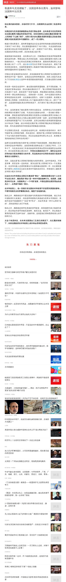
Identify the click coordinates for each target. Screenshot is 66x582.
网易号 (12, 2)
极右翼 (29, 64)
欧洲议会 (17, 79)
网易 (6, 2)
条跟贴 (33, 259)
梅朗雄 (16, 169)
